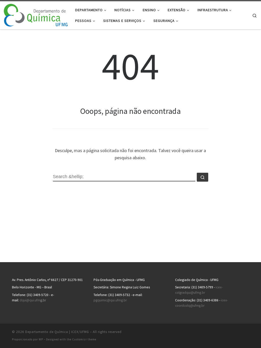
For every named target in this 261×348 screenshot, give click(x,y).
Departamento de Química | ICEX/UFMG (57, 332)
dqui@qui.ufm (33, 300)
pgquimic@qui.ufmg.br (110, 300)
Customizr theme (84, 339)
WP (41, 339)
